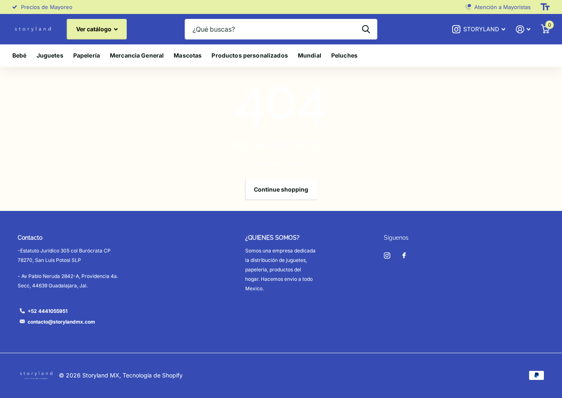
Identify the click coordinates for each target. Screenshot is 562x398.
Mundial (309, 55)
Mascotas (188, 55)
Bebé (19, 55)
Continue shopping (281, 189)
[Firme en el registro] (523, 29)
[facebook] (404, 256)
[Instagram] (387, 255)
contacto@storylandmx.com (61, 322)
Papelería (86, 55)
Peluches (344, 55)
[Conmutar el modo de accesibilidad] (545, 7)
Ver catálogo (94, 28)
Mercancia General (137, 55)
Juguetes (50, 55)
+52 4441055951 (47, 311)
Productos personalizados (249, 55)
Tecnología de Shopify (153, 375)
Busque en (366, 29)
